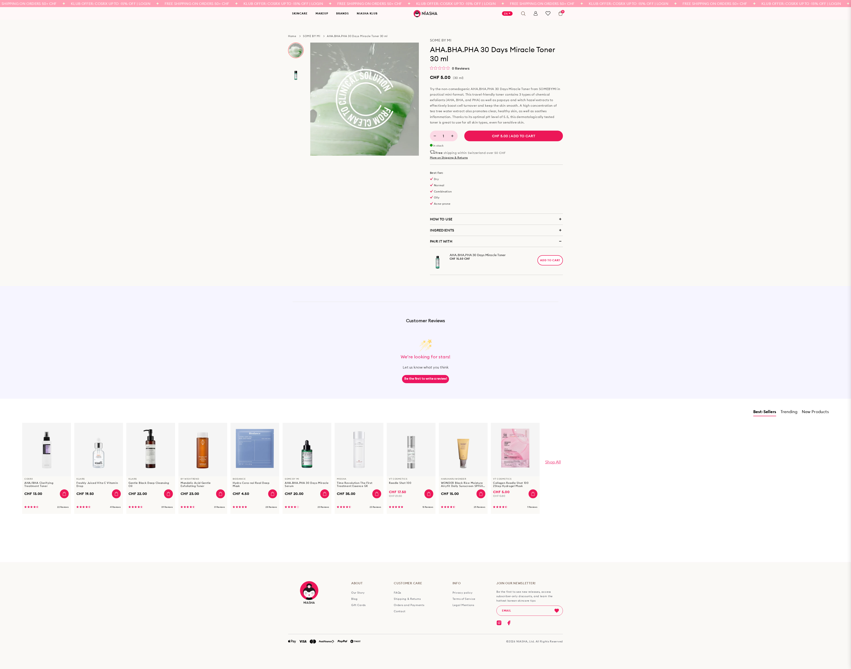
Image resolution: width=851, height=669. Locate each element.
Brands (342, 13)
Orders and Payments (409, 605)
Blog (354, 598)
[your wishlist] (547, 13)
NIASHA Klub (367, 13)
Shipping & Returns (407, 598)
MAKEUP (322, 13)
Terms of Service (464, 598)
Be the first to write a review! (425, 378)
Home (292, 36)
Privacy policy (463, 592)
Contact (400, 611)
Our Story (358, 592)
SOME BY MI (311, 36)
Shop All (553, 462)
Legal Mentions (463, 605)
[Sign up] (556, 611)
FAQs (397, 592)
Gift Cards (358, 605)
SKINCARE (300, 13)
